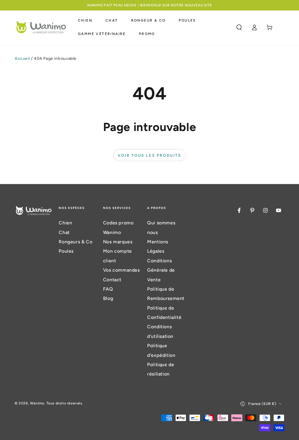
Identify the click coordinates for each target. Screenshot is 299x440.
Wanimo (37, 403)
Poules (66, 251)
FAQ (108, 289)
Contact (112, 279)
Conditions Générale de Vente (161, 270)
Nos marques (118, 242)
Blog (108, 298)
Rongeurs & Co (75, 242)
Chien (65, 223)
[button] (239, 27)
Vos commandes (121, 270)
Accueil (22, 58)
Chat (64, 232)
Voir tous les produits (149, 155)
